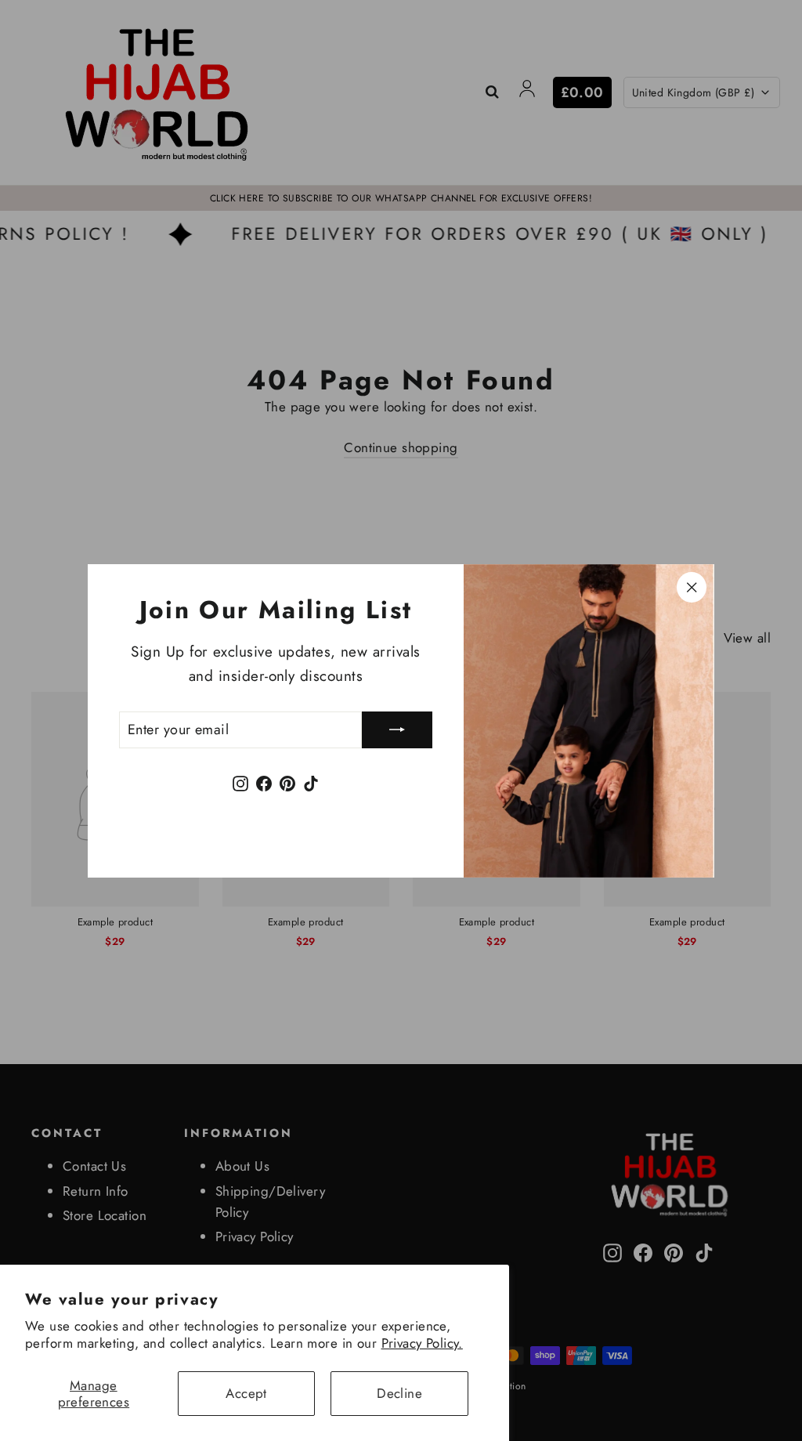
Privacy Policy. (422, 1343)
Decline (399, 1393)
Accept (246, 1393)
